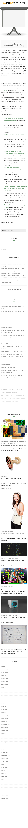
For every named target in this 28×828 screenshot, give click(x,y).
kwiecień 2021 (4, 687)
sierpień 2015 (4, 798)
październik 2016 (5, 755)
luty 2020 (3, 697)
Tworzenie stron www (7, 586)
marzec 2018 (4, 709)
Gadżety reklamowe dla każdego (9, 392)
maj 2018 (3, 703)
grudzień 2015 (4, 786)
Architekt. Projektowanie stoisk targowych (12, 395)
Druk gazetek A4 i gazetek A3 (8, 367)
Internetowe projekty (7, 384)
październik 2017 (5, 724)
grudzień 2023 (4, 675)
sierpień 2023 (4, 678)
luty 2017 (3, 749)
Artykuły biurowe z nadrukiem (9, 381)
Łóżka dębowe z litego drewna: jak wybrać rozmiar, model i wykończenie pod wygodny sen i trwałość (13, 264)
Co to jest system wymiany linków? (10, 558)
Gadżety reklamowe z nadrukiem (9, 401)
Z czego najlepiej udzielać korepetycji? (11, 646)
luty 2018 (3, 712)
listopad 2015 (4, 789)
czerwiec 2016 (4, 767)
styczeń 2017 (4, 752)
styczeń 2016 (4, 782)
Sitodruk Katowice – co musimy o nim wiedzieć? (13, 398)
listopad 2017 (4, 721)
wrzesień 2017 (4, 727)
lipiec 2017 (3, 733)
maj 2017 (3, 740)
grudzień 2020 (4, 690)
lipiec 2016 (3, 764)
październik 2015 (5, 792)
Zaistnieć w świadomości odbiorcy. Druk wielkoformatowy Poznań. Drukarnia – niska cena (12, 306)
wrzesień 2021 (4, 684)
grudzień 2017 (4, 718)
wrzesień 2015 (4, 795)
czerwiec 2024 (4, 672)
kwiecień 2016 (4, 773)
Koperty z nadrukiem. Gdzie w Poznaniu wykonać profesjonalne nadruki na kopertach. (15, 188)
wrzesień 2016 (4, 758)
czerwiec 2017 (4, 736)
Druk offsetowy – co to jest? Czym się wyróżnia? (13, 351)
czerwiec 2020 (4, 694)
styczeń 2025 (4, 669)
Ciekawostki (4, 243)
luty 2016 (3, 779)
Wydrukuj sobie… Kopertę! (7, 322)
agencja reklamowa (6, 488)
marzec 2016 (4, 776)
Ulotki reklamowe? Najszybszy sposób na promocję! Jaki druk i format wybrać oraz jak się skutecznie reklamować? (13, 357)
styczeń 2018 (4, 715)
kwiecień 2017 (4, 743)
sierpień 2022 (4, 681)
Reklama (16, 42)
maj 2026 (3, 666)
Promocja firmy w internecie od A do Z (10, 273)
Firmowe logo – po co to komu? (9, 615)
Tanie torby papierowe (7, 531)
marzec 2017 (4, 746)
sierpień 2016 (4, 761)
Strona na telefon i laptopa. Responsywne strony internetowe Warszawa (13, 170)
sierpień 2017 (4, 730)
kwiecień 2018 (4, 706)
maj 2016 (3, 770)
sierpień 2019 (4, 700)
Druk (10, 42)
